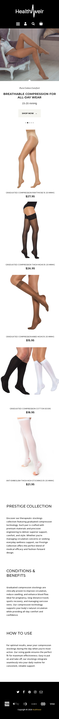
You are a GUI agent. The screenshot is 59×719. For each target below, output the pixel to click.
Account (25, 23)
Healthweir (37, 702)
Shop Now (29, 105)
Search (33, 23)
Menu (17, 23)
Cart (41, 23)
